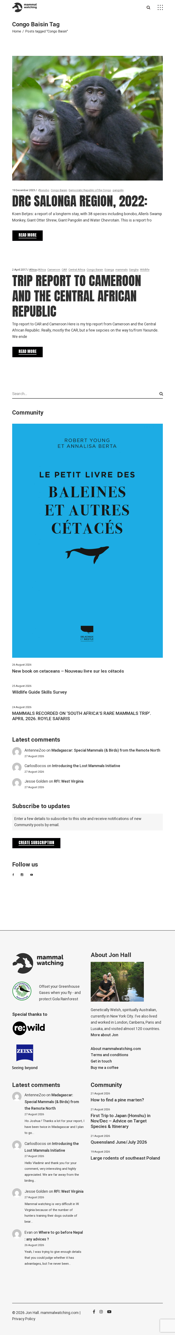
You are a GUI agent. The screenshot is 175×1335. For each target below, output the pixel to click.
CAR (64, 270)
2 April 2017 (19, 270)
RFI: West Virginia (68, 781)
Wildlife (144, 270)
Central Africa (77, 270)
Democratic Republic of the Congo (90, 190)
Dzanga (109, 270)
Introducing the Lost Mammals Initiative (86, 766)
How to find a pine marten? (117, 1100)
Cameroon (53, 270)
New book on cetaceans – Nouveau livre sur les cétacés (68, 671)
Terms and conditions (109, 1055)
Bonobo (44, 190)
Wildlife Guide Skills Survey (39, 692)
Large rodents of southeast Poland (125, 1158)
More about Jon (104, 1035)
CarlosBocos (35, 766)
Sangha (134, 270)
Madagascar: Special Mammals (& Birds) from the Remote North (105, 750)
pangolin (118, 190)
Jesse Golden (36, 781)
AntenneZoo (35, 750)
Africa (33, 270)
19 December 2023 (23, 190)
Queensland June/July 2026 (119, 1142)
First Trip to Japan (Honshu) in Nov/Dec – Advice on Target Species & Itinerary (120, 1121)
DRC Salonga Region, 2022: (79, 201)
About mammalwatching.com (116, 1048)
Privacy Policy (23, 1319)
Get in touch (101, 1061)
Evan (29, 1232)
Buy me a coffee (104, 1067)
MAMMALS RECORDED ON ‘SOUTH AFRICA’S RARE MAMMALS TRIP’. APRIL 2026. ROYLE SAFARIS (81, 716)
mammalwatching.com (60, 1312)
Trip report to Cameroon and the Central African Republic (76, 296)
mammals (121, 270)
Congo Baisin (59, 190)
